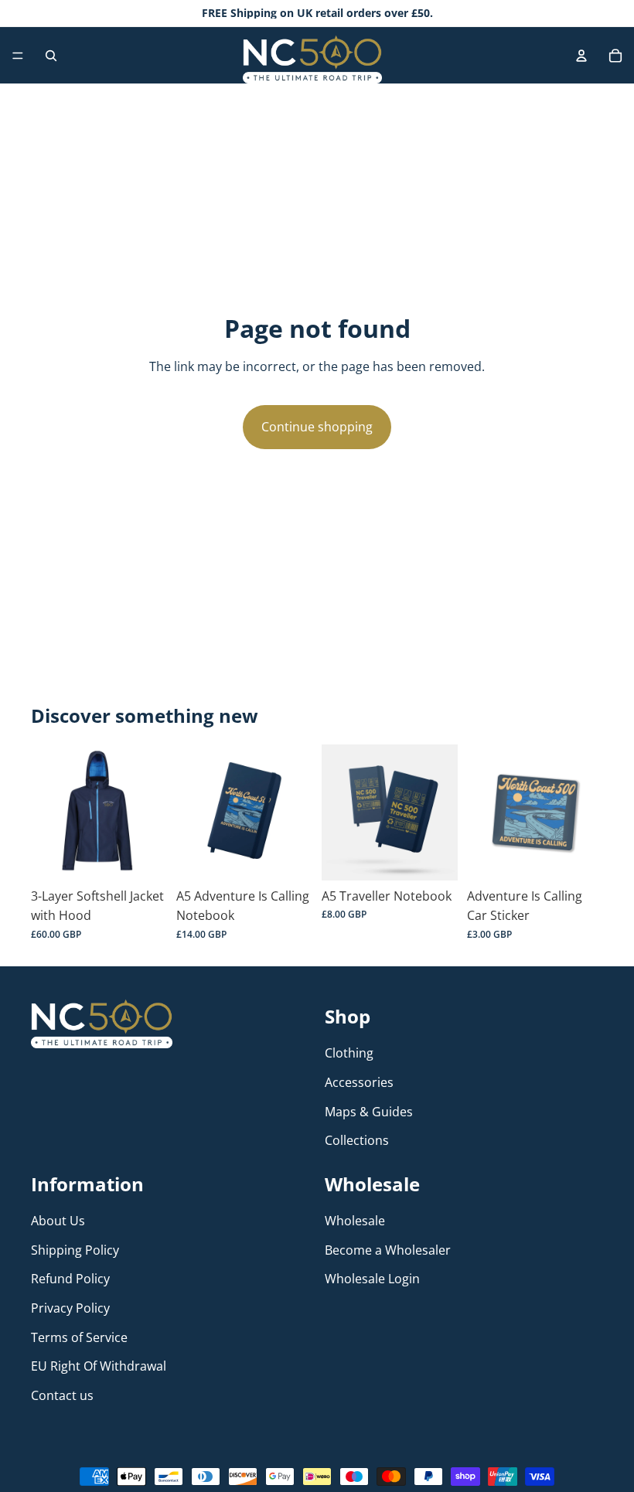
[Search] (51, 56)
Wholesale (355, 1220)
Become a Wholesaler (388, 1250)
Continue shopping (317, 426)
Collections (357, 1140)
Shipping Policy (75, 1250)
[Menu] (18, 55)
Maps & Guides (369, 1111)
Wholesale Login (372, 1278)
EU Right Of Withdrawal (98, 1365)
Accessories (359, 1082)
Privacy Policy (70, 1308)
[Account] (581, 56)
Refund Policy (70, 1278)
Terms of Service (79, 1336)
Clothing (349, 1052)
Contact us (62, 1395)
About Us (58, 1220)
